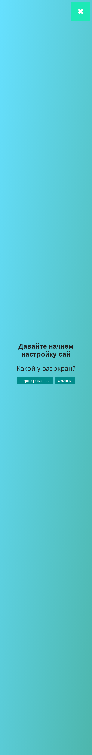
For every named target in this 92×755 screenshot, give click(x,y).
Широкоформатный (35, 381)
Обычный (65, 381)
